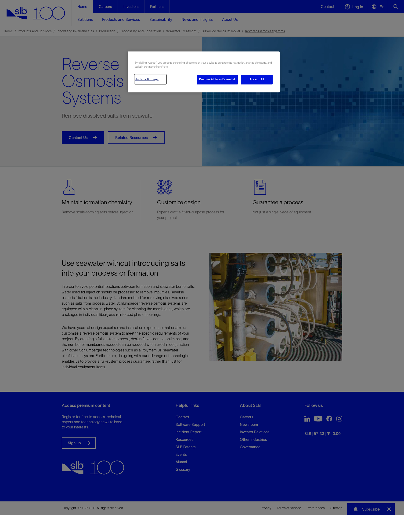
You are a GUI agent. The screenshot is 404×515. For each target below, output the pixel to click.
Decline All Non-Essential (217, 79)
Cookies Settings (147, 79)
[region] (204, 71)
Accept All (256, 79)
